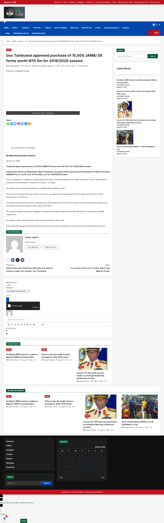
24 (89, 469)
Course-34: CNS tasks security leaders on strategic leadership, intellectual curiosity (91, 375)
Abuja (65, 2)
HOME (6, 28)
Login (156, 33)
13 (62, 465)
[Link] (33, 324)
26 (102, 469)
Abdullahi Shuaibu (13, 360)
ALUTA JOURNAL (60, 28)
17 (89, 465)
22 (76, 469)
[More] (29, 123)
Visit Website (32, 247)
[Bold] (8, 324)
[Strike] (18, 324)
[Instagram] (18, 123)
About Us (57, 2)
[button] (5, 22)
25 (95, 469)
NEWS (14, 28)
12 (102, 460)
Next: (90, 268)
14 (69, 465)
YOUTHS (36, 28)
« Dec (61, 477)
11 (95, 460)
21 (69, 469)
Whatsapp (10, 463)
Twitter (8, 445)
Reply (3, 514)
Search (120, 50)
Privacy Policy (155, 2)
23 (82, 469)
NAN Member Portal (125, 2)
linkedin (9, 459)
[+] (40, 325)
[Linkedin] (25, 123)
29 (76, 474)
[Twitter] (15, 123)
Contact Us (90, 2)
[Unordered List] (24, 324)
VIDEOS (48, 28)
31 (89, 474)
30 (82, 474)
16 (82, 465)
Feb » (103, 477)
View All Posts (50, 247)
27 (62, 474)
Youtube (9, 454)
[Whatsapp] (7, 123)
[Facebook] (11, 123)
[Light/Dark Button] (155, 25)
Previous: (29, 268)
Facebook (10, 441)
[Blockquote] (27, 324)
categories (81, 2)
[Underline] (15, 324)
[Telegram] (22, 123)
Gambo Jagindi (13, 66)
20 (62, 469)
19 (102, 465)
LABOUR (25, 28)
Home (114, 2)
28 (69, 474)
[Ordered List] (21, 324)
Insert (23, 521)
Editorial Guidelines (103, 2)
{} (37, 325)
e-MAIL (98, 28)
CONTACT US (87, 28)
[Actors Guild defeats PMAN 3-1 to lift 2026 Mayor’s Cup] (125, 137)
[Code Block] (30, 324)
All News (72, 2)
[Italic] (11, 324)
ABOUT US (74, 28)
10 (89, 460)
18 (95, 465)
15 (76, 465)
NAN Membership (141, 2)
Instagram (10, 450)
